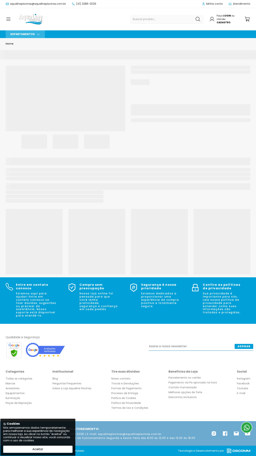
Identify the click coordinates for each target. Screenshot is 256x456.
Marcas (10, 383)
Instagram (243, 378)
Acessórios (12, 388)
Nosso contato (120, 378)
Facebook (243, 383)
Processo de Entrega (124, 393)
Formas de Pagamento (126, 388)
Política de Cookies (123, 398)
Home (9, 44)
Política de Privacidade (126, 403)
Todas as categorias (19, 378)
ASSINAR (243, 346)
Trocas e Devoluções (125, 383)
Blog (55, 378)
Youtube (242, 388)
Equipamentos (15, 393)
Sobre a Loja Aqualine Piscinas (71, 388)
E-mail (241, 393)
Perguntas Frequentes (66, 383)
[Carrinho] (247, 19)
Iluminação (13, 398)
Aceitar (37, 449)
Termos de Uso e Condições (129, 408)
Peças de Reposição (19, 403)
